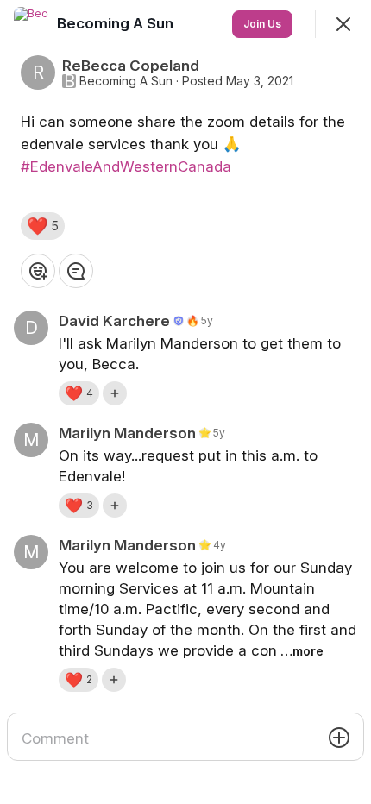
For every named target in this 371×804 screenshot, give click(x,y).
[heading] (117, 23)
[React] (38, 270)
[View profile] (31, 24)
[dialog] (185, 402)
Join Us (262, 23)
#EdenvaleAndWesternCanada (126, 166)
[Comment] (76, 271)
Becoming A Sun (126, 81)
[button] (43, 226)
